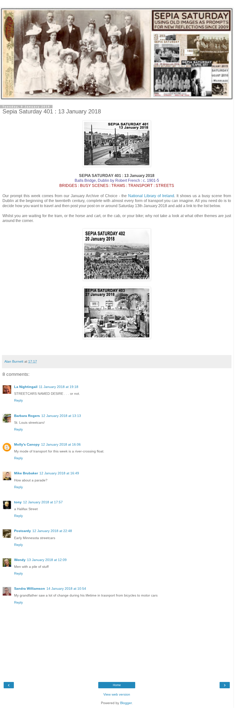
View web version (116, 694)
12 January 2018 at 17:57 (43, 502)
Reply (18, 400)
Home (117, 685)
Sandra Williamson (29, 588)
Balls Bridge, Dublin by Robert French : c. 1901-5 (117, 180)
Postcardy (22, 531)
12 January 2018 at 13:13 (61, 416)
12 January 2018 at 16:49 (59, 473)
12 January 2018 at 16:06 (61, 444)
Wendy (20, 560)
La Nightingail (25, 387)
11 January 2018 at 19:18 (58, 387)
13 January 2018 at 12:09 (47, 560)
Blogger (126, 703)
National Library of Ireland (151, 196)
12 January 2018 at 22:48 (52, 531)
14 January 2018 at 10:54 (66, 588)
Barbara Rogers (27, 416)
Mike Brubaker (26, 473)
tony (18, 502)
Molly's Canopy (27, 444)
